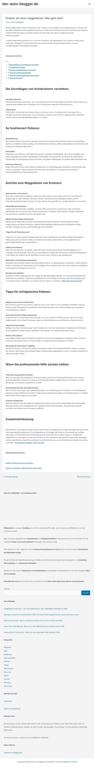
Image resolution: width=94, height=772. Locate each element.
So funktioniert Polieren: (17, 67)
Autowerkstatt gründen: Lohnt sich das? (29, 443)
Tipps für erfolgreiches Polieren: (20, 73)
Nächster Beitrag (84, 477)
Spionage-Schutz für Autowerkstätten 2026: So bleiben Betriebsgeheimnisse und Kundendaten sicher (41, 615)
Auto (8, 22)
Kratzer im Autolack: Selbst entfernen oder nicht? (24, 468)
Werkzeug (7, 683)
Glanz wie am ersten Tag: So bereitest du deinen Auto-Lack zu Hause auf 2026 (33, 620)
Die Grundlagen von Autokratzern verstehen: (24, 65)
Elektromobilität (9, 658)
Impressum (8, 701)
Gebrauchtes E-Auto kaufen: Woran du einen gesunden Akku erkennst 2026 (32, 632)
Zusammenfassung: (16, 78)
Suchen (7, 589)
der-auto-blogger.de (20, 4)
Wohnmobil (8, 686)
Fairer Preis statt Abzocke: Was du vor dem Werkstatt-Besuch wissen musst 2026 (34, 626)
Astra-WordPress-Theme (68, 762)
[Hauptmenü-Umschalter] (89, 4)
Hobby (6, 665)
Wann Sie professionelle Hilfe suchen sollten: (24, 75)
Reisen (6, 675)
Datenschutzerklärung (12, 709)
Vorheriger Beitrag (10, 477)
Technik (7, 679)
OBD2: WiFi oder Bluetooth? (72, 281)
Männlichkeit (8, 668)
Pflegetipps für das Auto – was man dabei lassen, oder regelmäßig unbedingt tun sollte (36, 609)
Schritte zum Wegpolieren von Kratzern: (23, 70)
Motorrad (7, 672)
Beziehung (8, 654)
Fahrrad (7, 661)
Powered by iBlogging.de (13, 753)
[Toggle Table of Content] (7, 62)
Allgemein (7, 647)
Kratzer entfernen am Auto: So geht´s (20, 463)
